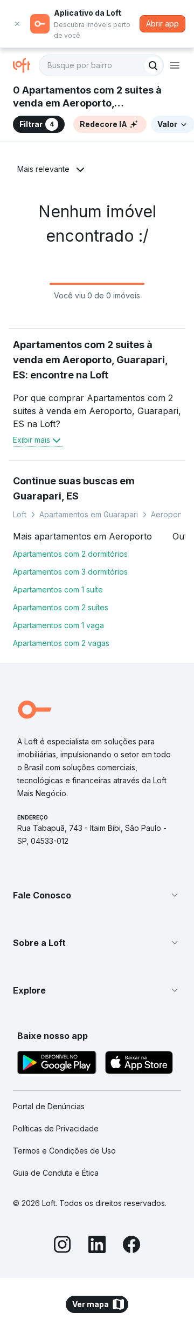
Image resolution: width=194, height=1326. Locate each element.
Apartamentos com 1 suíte (58, 589)
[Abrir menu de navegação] (174, 65)
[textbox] (101, 65)
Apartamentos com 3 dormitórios (70, 571)
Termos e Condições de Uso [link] (64, 1150)
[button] (97, 895)
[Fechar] (17, 23)
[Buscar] (153, 65)
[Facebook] (131, 1246)
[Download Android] (56, 1064)
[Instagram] (62, 1246)
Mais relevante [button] (43, 169)
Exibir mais (31, 439)
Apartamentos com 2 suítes (60, 607)
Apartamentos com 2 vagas (61, 643)
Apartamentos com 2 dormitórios (70, 553)
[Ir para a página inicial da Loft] (26, 65)
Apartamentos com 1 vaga (58, 625)
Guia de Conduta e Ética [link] (56, 1172)
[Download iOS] (139, 1064)
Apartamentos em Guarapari (88, 514)
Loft (19, 514)
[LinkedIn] (97, 1246)
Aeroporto (169, 514)
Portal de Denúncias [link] (49, 1106)
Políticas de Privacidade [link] (56, 1128)
